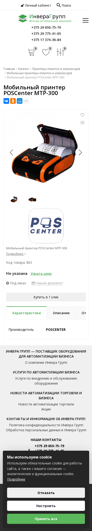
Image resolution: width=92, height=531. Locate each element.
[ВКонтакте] (6, 101)
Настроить (46, 506)
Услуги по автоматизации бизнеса (46, 372)
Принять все (46, 519)
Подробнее (16, 479)
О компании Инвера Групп (46, 362)
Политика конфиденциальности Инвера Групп (46, 425)
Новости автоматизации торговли (46, 404)
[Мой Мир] (19, 101)
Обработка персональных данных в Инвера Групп (46, 430)
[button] (80, 152)
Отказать (46, 492)
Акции (46, 409)
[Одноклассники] (13, 101)
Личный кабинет (37, 5)
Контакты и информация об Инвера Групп (46, 419)
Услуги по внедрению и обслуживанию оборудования (46, 381)
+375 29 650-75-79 (49, 446)
